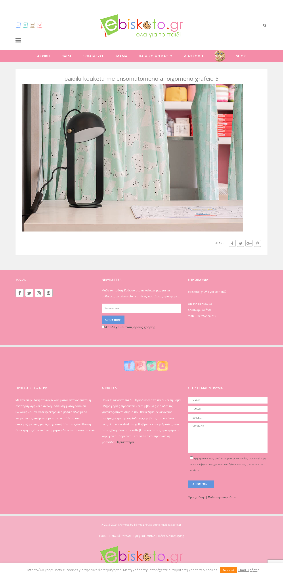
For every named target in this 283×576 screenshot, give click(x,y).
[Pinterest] (39, 25)
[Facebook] (18, 25)
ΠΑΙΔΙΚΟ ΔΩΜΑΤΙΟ (155, 56)
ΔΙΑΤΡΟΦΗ (193, 56)
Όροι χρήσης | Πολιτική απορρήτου (212, 497)
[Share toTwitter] (240, 243)
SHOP (241, 56)
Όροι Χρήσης (248, 570)
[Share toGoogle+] (248, 243)
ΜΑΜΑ (121, 56)
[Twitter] (25, 25)
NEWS (220, 56)
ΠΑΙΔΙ (66, 56)
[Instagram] (32, 25)
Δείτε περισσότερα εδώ (78, 430)
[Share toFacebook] (232, 243)
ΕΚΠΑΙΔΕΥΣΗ (94, 56)
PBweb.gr (140, 524)
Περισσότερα (125, 442)
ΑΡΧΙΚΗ (43, 56)
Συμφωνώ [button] (229, 570)
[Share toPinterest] (257, 243)
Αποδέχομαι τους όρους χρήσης (130, 327)
